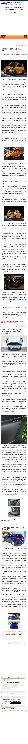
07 (22, 642)
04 (16, 642)
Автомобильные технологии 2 (15, 711)
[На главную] (4, 3)
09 (24, 644)
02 (12, 642)
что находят (11, 693)
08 (24, 642)
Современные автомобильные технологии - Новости (12, 710)
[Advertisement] (14, 20)
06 (20, 642)
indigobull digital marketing (14, 713)
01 (10, 642)
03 (14, 642)
